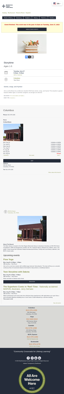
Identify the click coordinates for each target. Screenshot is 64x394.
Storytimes (12, 97)
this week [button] (31, 155)
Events (52, 18)
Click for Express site (32, 339)
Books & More (8, 18)
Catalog (4, 12)
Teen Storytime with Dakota (16, 272)
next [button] (58, 155)
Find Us (43, 18)
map (32, 160)
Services (18, 18)
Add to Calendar (18, 75)
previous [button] (6, 155)
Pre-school (12, 95)
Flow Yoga (8, 259)
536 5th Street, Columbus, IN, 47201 (13, 211)
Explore (27, 18)
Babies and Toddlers (20, 95)
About (35, 18)
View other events (32, 29)
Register (32, 281)
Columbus (17, 78)
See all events (57, 303)
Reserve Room (20, 12)
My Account (11, 12)
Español (28, 12)
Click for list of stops (34, 346)
